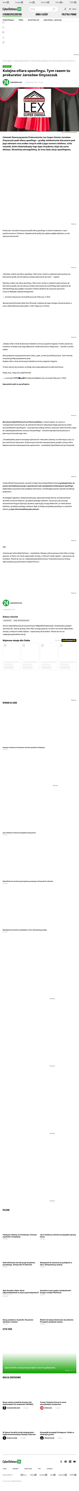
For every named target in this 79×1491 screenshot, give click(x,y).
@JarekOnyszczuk (54, 355)
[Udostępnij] (3, 42)
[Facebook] (65, 1462)
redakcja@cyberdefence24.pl (14, 634)
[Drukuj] (3, 32)
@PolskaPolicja (8, 289)
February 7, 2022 (43, 297)
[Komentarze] (3, 27)
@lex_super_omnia (38, 355)
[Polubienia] (3, 22)
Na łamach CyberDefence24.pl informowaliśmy (22, 422)
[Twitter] (61, 1462)
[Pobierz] (3, 37)
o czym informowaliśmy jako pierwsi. (24, 509)
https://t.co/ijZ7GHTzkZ (21, 373)
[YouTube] (74, 1462)
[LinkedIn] (70, 1462)
